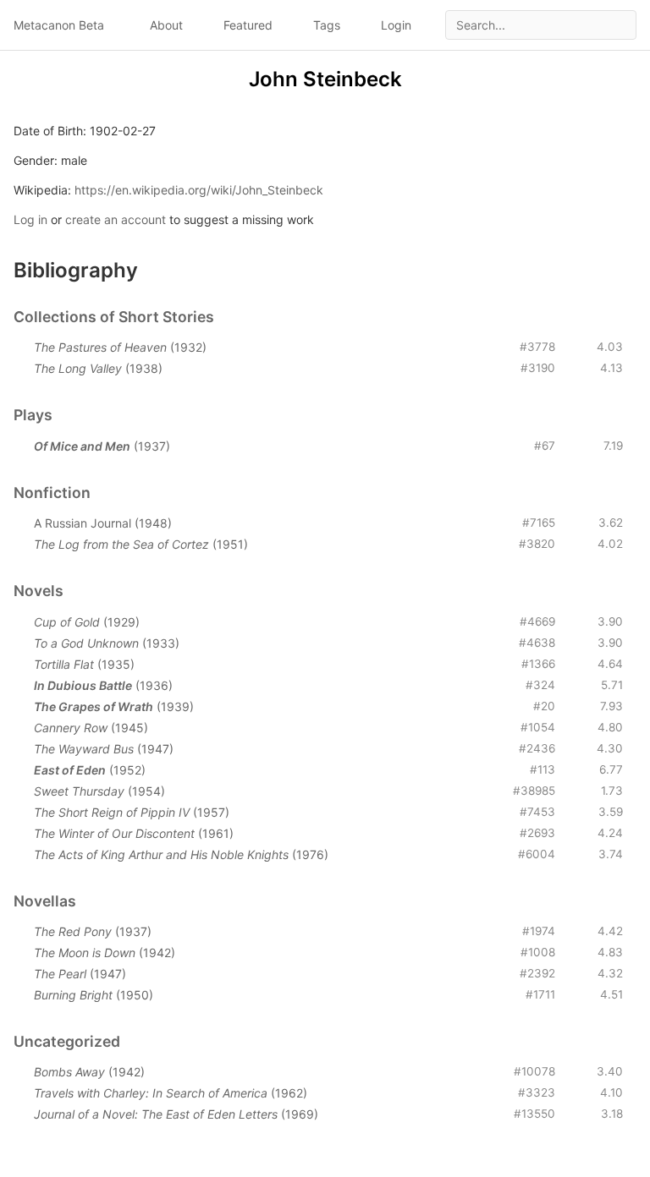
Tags (326, 25)
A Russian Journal (82, 523)
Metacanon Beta (59, 25)
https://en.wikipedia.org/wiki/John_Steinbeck (198, 190)
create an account (115, 219)
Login (396, 25)
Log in (30, 219)
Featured (248, 25)
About (166, 25)
